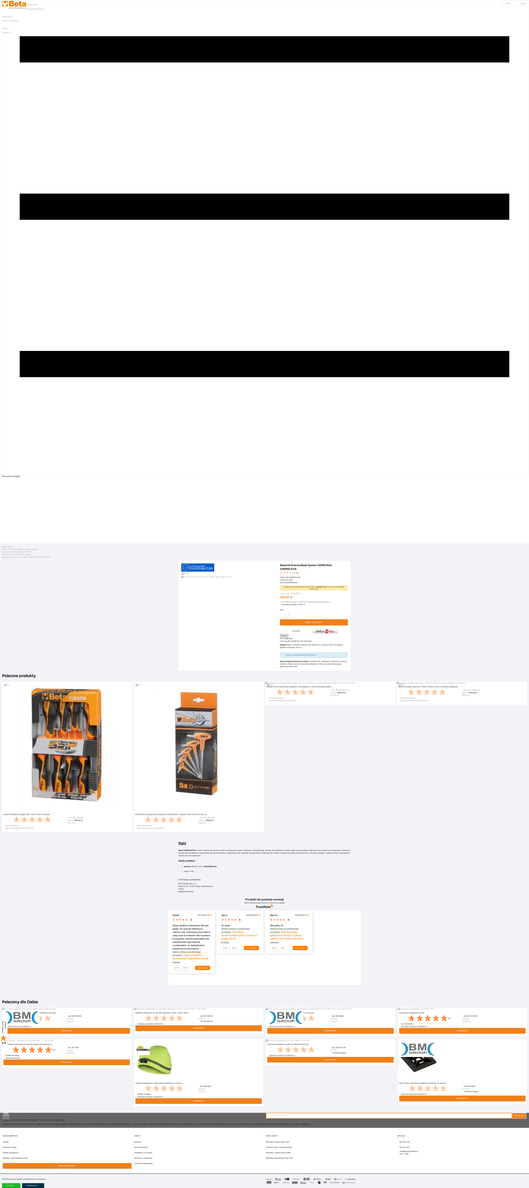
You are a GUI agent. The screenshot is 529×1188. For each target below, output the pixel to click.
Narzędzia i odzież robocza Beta (278, 1152)
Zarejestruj (14, 21)
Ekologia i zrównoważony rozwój (15, 1158)
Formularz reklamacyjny (143, 1163)
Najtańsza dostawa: (287, 647)
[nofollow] (325, 631)
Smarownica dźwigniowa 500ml (411, 1013)
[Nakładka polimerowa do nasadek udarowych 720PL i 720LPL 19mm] (198, 1009)
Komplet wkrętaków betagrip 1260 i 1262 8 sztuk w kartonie (26, 814)
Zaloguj (5, 21)
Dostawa (137, 1142)
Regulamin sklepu (10, 1147)
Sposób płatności (141, 1147)
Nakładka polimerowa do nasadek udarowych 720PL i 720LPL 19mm (161, 1013)
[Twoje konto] (3, 14)
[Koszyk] (3, 25)
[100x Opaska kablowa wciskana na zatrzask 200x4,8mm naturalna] (66, 1009)
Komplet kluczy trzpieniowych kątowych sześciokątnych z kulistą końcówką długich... (299, 687)
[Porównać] (130, 685)
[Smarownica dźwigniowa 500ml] (462, 1009)
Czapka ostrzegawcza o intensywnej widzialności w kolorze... (159, 1083)
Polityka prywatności (11, 1152)
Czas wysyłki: (285, 641)
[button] (176, 967)
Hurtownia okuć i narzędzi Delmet (279, 1147)
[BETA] (7, 685)
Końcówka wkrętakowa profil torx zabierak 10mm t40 (288, 1044)
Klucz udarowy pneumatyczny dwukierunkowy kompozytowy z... (28, 1044)
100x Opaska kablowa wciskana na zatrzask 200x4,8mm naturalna (29, 1013)
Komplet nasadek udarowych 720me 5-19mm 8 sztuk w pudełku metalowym (428, 687)
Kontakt (6, 1142)
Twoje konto (7, 16)
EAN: (282, 582)
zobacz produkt (203, 968)
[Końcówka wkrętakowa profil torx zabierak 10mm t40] (330, 1040)
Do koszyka (67, 829)
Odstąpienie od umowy (143, 1152)
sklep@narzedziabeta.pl (35, 9)
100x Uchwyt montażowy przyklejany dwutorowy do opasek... (291, 1013)
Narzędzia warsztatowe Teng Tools (279, 1158)
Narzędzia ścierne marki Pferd (277, 1142)
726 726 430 (404, 1147)
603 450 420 (31, 4)
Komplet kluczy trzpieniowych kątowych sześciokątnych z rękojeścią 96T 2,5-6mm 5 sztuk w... (171, 814)
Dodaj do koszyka (314, 622)
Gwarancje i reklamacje (143, 1158)
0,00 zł (5, 28)
